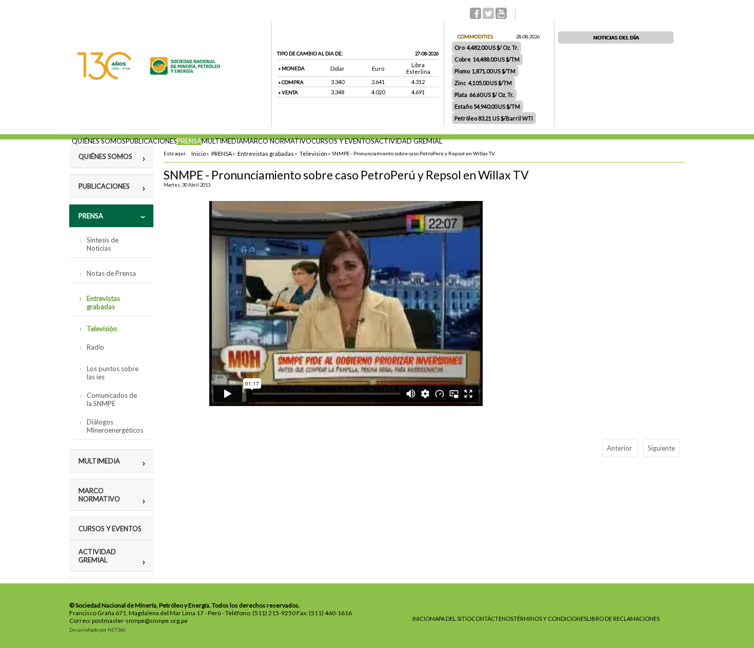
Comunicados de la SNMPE (112, 399)
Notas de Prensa (111, 273)
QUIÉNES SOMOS (99, 141)
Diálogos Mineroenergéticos (115, 426)
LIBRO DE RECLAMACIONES (623, 618)
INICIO (421, 618)
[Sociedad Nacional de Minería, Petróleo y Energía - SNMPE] (148, 77)
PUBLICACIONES (151, 141)
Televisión (102, 329)
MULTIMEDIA (222, 141)
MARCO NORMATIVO (277, 141)
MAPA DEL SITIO (450, 618)
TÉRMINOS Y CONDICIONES (550, 618)
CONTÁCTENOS (492, 618)
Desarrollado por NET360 (97, 630)
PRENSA (189, 141)
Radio (95, 347)
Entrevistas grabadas (103, 302)
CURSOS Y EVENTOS (342, 141)
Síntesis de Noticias (102, 244)
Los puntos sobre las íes (112, 372)
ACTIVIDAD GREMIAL (408, 141)
